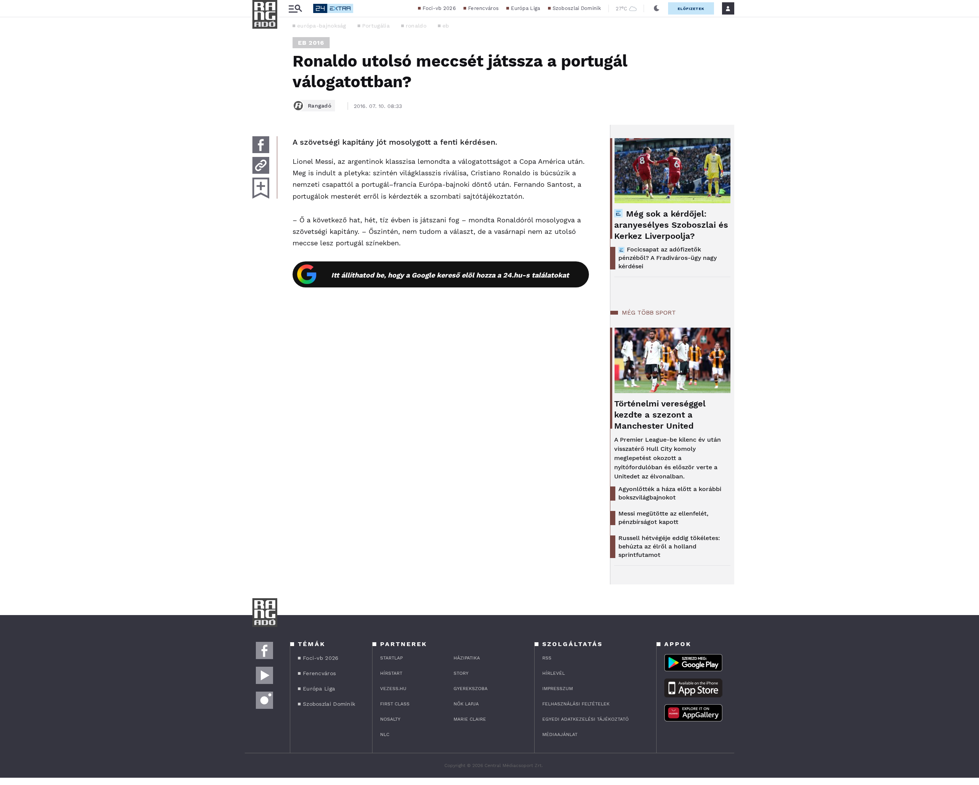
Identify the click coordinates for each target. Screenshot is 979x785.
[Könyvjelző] (260, 188)
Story (461, 673)
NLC (384, 734)
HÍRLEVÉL (553, 673)
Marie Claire (470, 719)
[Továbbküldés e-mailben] (260, 165)
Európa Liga (525, 8)
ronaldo (416, 26)
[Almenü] (295, 8)
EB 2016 (311, 42)
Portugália (376, 26)
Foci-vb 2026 (439, 8)
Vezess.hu (393, 688)
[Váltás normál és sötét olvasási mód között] (656, 8)
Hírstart (391, 673)
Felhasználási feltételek (576, 704)
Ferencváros (483, 8)
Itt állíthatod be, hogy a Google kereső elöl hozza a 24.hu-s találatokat (450, 275)
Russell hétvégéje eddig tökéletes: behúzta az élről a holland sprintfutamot (669, 546)
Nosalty (390, 719)
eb (445, 26)
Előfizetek (691, 9)
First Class (395, 704)
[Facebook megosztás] (260, 144)
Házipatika (467, 658)
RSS (546, 658)
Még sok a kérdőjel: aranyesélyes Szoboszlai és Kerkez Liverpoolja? (671, 225)
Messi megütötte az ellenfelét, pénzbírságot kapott (663, 518)
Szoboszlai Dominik (577, 8)
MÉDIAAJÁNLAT (559, 734)
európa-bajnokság (321, 26)
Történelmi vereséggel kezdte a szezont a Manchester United (660, 415)
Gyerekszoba (471, 688)
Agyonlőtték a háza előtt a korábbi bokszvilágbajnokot (669, 493)
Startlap (391, 658)
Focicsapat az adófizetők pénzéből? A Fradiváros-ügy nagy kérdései (667, 258)
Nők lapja (466, 704)
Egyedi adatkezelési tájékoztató (585, 719)
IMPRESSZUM (557, 688)
